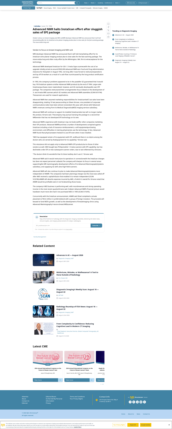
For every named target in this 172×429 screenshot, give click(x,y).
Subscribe (95, 225)
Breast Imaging (48, 8)
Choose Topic (27, 8)
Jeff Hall (60, 295)
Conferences (108, 3)
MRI (77, 8)
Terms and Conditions (77, 397)
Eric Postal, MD (62, 278)
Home (123, 414)
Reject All (133, 425)
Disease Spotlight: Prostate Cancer (66, 8)
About (24, 399)
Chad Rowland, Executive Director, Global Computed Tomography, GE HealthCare (78, 332)
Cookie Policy (77, 427)
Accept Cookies (145, 425)
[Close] (169, 425)
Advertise (25, 397)
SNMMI (106, 8)
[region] (86, 425)
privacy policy (68, 229)
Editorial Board (51, 397)
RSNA (54, 8)
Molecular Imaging (97, 8)
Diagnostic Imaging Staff (65, 258)
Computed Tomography (85, 8)
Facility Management (40, 237)
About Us (131, 414)
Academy (100, 3)
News (138, 414)
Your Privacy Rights (76, 399)
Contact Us (25, 401)
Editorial (25, 403)
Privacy (48, 403)
